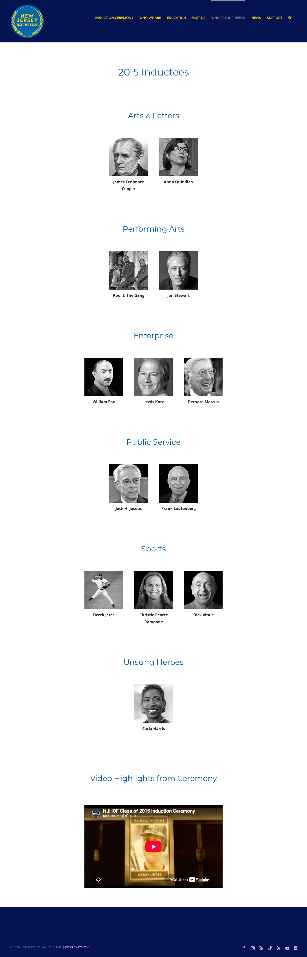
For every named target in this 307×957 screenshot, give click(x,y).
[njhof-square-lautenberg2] (178, 466)
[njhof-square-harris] (153, 686)
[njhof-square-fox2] (103, 359)
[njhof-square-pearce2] (153, 572)
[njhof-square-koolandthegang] (128, 253)
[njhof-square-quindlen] (178, 139)
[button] (289, 17)
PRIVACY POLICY (77, 947)
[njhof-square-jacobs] (128, 466)
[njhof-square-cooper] (128, 139)
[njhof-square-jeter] (103, 572)
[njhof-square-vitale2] (203, 572)
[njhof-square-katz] (153, 359)
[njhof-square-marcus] (203, 359)
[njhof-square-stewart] (178, 253)
